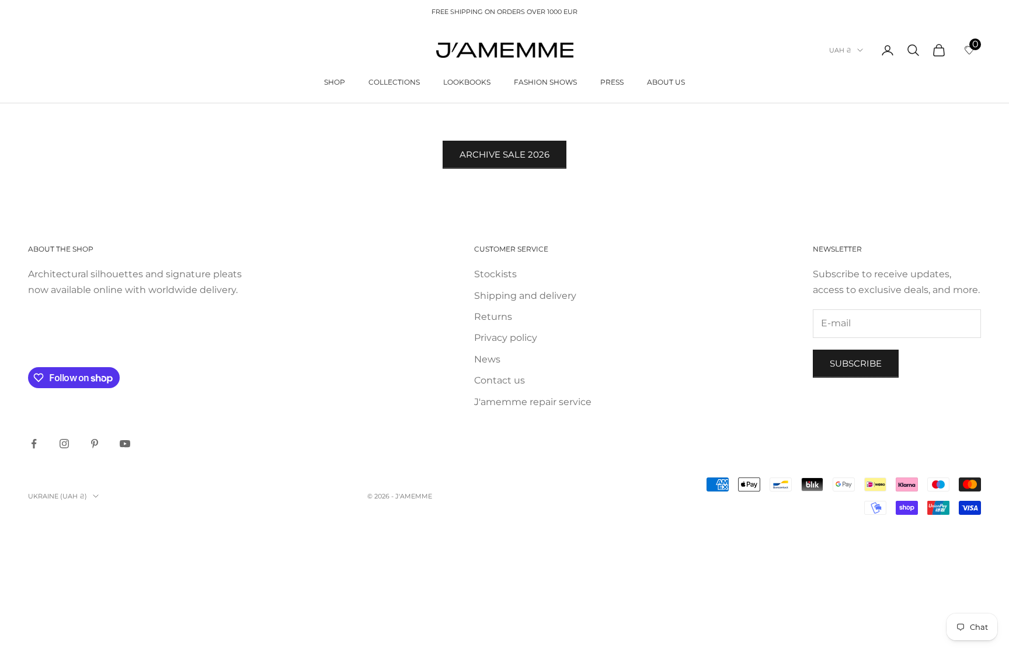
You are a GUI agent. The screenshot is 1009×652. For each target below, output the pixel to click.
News (487, 359)
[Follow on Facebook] (34, 443)
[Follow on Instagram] (64, 443)
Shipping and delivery (525, 295)
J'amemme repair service (533, 401)
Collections (394, 82)
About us (666, 82)
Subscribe (856, 363)
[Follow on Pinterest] (94, 443)
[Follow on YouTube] (125, 443)
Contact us (499, 380)
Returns (493, 316)
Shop (334, 82)
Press (612, 82)
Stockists (495, 274)
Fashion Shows (545, 82)
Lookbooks (466, 82)
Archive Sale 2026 (504, 154)
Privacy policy (505, 337)
